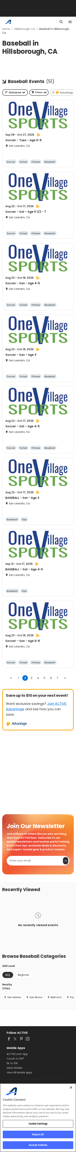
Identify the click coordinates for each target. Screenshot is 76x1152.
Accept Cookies (38, 1145)
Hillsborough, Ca (24, 29)
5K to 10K (12, 1063)
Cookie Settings (38, 1123)
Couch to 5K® (15, 1058)
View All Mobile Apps (19, 1072)
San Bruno (36, 997)
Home (6, 29)
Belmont (56, 997)
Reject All (38, 1134)
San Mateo (14, 997)
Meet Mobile (14, 1068)
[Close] (71, 1087)
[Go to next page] (65, 678)
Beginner (23, 975)
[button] (39, 92)
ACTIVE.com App (17, 1054)
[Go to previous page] (11, 678)
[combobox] (15, 92)
